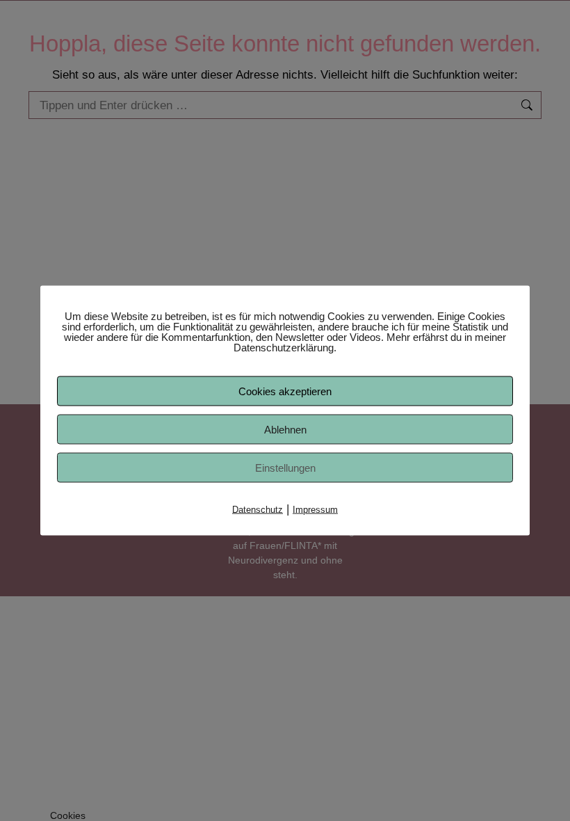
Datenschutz (257, 509)
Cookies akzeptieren (285, 391)
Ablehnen (285, 430)
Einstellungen (285, 468)
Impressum (315, 509)
